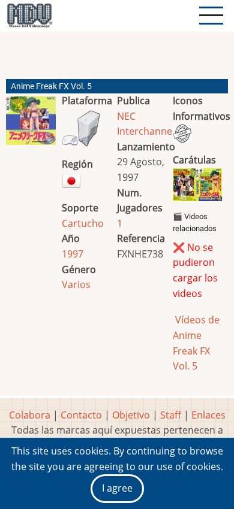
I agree (117, 488)
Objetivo (131, 415)
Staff (170, 415)
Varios (76, 284)
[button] (31, 125)
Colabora (29, 415)
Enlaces (208, 415)
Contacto (81, 415)
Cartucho (83, 223)
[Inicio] (29, 16)
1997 (72, 253)
